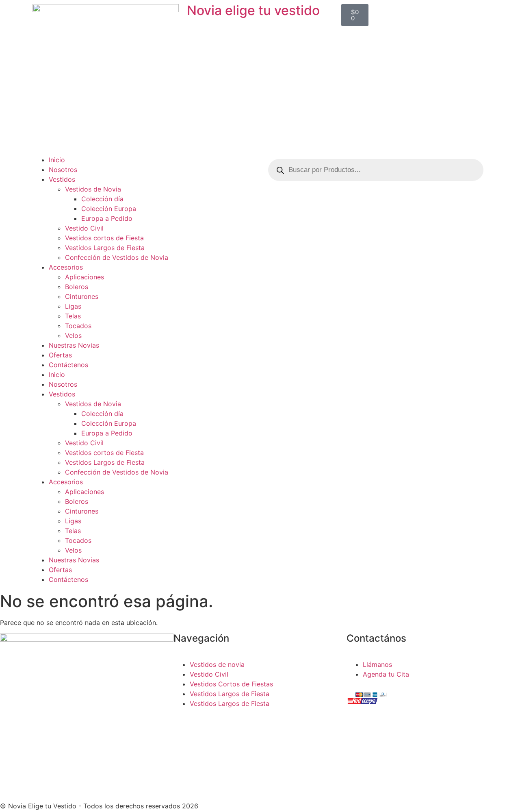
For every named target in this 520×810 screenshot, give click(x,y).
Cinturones (81, 296)
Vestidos (62, 179)
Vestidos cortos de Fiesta (104, 238)
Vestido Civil (84, 228)
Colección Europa (108, 209)
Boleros (76, 287)
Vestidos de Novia (93, 189)
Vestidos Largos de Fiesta (105, 248)
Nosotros (63, 169)
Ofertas (60, 355)
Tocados (78, 326)
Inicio (57, 160)
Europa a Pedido (106, 218)
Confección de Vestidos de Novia (116, 257)
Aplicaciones (84, 277)
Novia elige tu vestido (253, 10)
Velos (73, 335)
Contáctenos (68, 365)
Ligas (73, 306)
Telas (73, 316)
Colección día (102, 199)
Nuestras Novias (74, 345)
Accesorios (66, 267)
